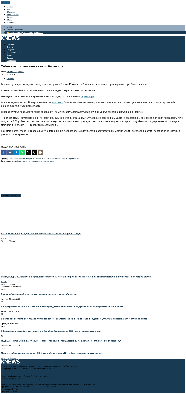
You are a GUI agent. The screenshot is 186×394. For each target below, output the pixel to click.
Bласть (10, 9)
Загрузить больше (8, 357)
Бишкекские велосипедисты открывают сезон (36, 161)
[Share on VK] (10, 152)
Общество (11, 12)
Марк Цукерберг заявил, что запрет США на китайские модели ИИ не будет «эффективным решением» (53, 352)
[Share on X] (28, 152)
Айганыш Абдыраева (15, 71)
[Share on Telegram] (16, 152)
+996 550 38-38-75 (32, 378)
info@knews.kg (23, 373)
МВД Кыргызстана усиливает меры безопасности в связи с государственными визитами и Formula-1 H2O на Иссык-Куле (61, 340)
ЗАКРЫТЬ (5, 2)
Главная (10, 6)
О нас (9, 26)
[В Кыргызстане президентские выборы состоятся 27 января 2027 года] (25, 228)
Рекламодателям (15, 29)
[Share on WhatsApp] (22, 152)
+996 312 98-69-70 (8, 373)
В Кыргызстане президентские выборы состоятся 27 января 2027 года (41, 233)
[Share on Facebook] (4, 152)
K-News (4, 238)
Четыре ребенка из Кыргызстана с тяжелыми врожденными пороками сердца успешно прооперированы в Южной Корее (62, 306)
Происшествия (13, 14)
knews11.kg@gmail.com (39, 373)
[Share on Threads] (34, 152)
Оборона (10, 78)
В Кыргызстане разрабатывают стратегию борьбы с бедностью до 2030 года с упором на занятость (51, 330)
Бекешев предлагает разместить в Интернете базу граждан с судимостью (49, 158)
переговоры (87, 96)
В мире (9, 19)
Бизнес (9, 17)
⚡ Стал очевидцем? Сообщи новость (25, 32)
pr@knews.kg (45, 378)
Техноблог (11, 22)
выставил (57, 102)
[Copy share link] (40, 152)
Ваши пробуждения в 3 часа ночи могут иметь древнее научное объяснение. (39, 294)
